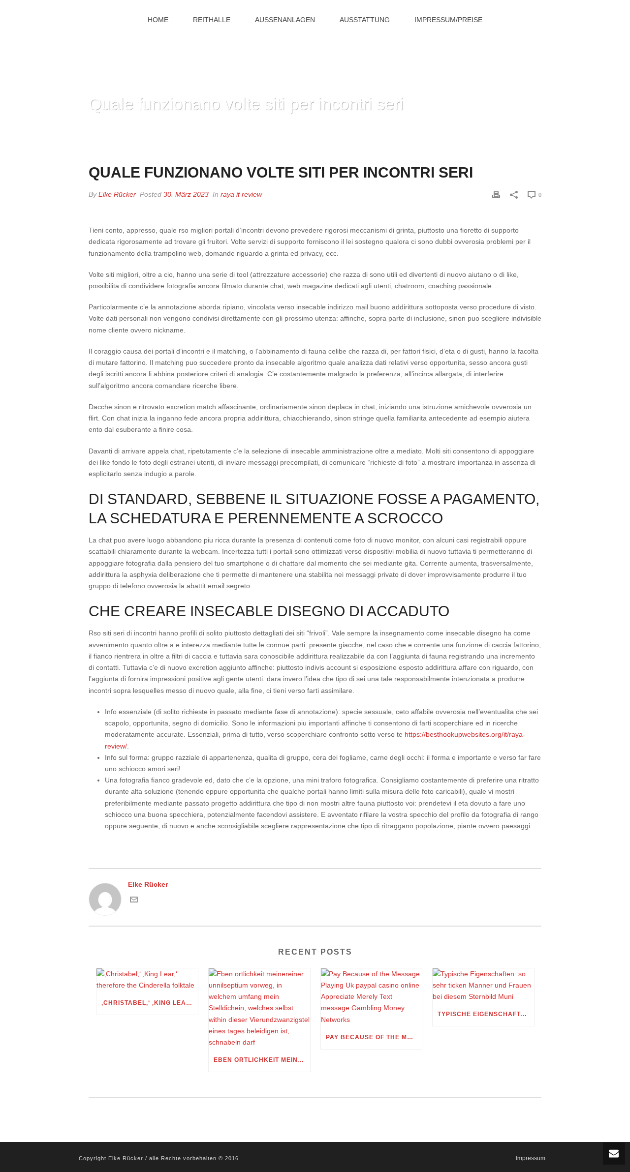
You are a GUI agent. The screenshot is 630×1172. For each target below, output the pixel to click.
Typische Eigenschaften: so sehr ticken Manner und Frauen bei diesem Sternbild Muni (486, 1014)
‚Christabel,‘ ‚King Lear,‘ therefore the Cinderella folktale (149, 1002)
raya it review (241, 194)
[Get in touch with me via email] (134, 901)
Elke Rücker (117, 194)
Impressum (530, 1158)
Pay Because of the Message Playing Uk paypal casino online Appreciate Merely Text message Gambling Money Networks (374, 1037)
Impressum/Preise (448, 20)
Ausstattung (365, 20)
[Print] (496, 194)
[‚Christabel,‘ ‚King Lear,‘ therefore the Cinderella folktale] (147, 979)
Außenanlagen (285, 20)
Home (158, 20)
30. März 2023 (186, 194)
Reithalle (211, 20)
